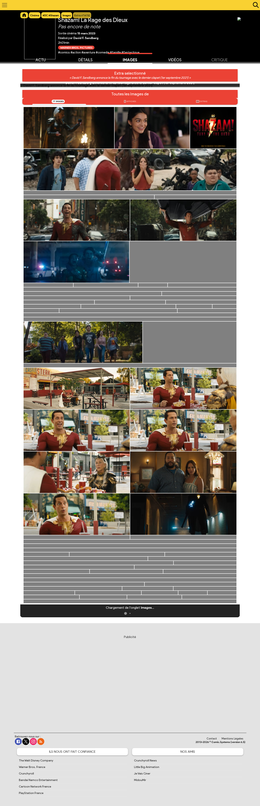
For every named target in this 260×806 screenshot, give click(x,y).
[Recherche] (255, 5)
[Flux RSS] (40, 741)
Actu (41, 60)
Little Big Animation (146, 767)
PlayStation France (31, 793)
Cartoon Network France (35, 786)
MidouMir (140, 780)
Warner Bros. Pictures (76, 47)
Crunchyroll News (145, 760)
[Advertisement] (130, 680)
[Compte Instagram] (33, 741)
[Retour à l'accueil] (128, 5)
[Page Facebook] (18, 741)
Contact (212, 738)
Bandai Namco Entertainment (38, 780)
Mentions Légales (232, 738)
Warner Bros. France (32, 767)
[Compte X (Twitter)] (25, 741)
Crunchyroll (26, 773)
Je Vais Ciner (142, 773)
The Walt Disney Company (36, 760)
